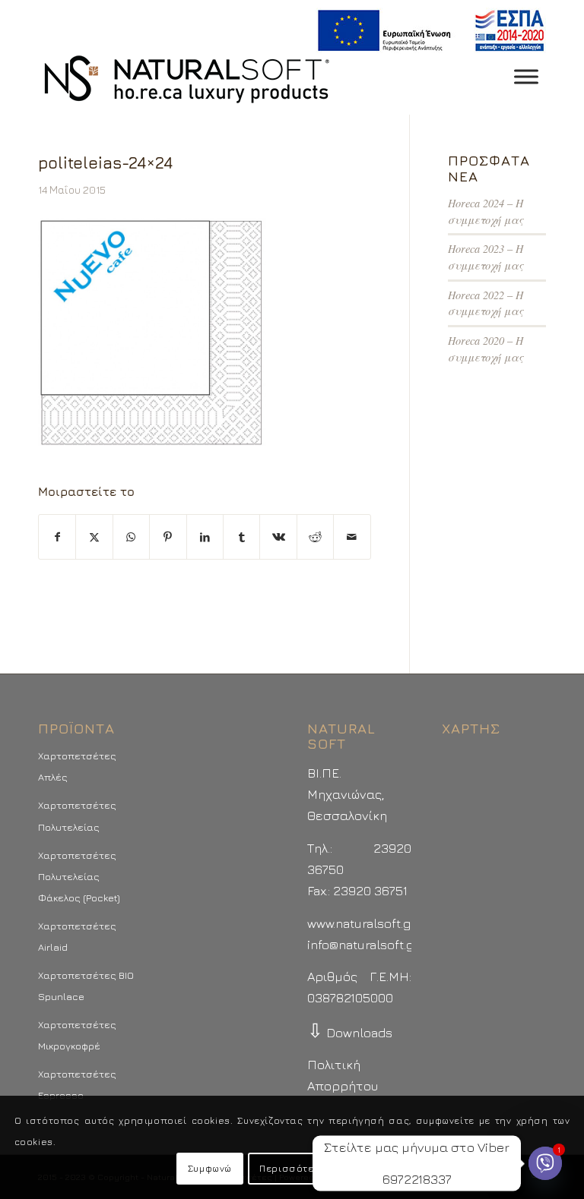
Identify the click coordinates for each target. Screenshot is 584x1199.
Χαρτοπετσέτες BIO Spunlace (86, 985)
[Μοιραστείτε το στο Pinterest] (168, 537)
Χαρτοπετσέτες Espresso (77, 1084)
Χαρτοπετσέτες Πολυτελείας (77, 815)
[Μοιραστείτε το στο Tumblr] (241, 537)
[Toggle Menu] (526, 76)
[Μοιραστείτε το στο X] (94, 537)
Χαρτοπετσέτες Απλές (77, 766)
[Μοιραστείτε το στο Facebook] (57, 537)
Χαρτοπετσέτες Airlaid (77, 936)
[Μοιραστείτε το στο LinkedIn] (205, 537)
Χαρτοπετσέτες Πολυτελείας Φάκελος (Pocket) (79, 876)
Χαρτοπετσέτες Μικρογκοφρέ (77, 1035)
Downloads (349, 1032)
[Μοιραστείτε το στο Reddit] (315, 537)
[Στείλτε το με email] (352, 537)
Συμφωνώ (210, 1168)
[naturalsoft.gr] (186, 80)
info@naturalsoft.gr (363, 944)
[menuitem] (427, 31)
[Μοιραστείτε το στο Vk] (278, 537)
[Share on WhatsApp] (131, 537)
